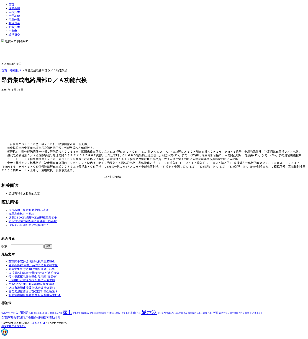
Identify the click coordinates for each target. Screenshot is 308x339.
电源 (205, 313)
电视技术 (14, 12)
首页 (11, 4)
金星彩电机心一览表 (21, 213)
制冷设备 (14, 23)
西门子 (242, 313)
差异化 (118, 313)
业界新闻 (14, 8)
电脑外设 (14, 19)
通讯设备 (14, 34)
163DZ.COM (37, 322)
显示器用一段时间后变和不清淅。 (30, 210)
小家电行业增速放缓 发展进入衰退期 (32, 280)
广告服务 (31, 317)
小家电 (13, 30)
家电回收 (85, 313)
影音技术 (14, 27)
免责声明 (7, 317)
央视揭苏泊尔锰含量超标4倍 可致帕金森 (34, 272)
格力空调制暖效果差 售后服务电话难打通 (35, 295)
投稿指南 (43, 317)
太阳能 (51, 313)
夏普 (44, 313)
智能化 (160, 313)
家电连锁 (94, 313)
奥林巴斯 (58, 313)
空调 (215, 312)
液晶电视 (192, 313)
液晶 (185, 313)
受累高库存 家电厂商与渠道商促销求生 (33, 265)
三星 (13, 313)
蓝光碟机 (234, 313)
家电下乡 (77, 313)
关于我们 (19, 317)
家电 (67, 312)
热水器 (199, 313)
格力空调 (179, 313)
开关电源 (126, 313)
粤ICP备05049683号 (13, 326)
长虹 (252, 313)
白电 (210, 313)
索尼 (221, 313)
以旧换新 (22, 313)
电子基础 (14, 15)
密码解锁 (102, 313)
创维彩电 (38, 313)
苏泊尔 (226, 313)
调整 (247, 313)
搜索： (5, 246)
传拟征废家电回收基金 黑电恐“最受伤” (33, 276)
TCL (8, 313)
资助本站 (55, 317)
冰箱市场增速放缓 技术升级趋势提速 (32, 287)
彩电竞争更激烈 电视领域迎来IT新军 (32, 269)
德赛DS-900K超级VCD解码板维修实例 (33, 217)
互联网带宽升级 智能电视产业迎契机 (32, 261)
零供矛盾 (258, 313)
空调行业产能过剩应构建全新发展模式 (33, 284)
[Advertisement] (66, 51)
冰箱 (31, 313)
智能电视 (169, 313)
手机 (139, 313)
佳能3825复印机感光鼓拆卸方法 (28, 225)
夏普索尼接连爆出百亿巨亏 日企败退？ (33, 291)
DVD (3, 313)
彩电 (133, 312)
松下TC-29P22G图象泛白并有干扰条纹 (33, 221)
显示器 (149, 312)
